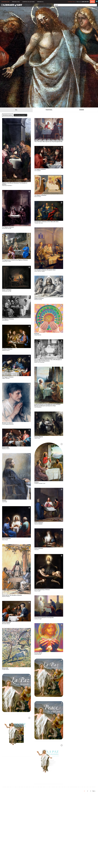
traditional (49, 109)
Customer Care (71, 1)
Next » (93, 791)
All (16, 109)
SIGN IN (92, 1)
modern (81, 109)
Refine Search (8, 115)
